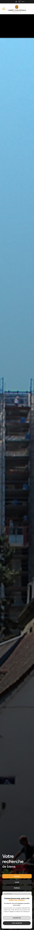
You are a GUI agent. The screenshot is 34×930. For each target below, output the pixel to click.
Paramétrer (17, 918)
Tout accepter (17, 923)
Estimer (17, 888)
